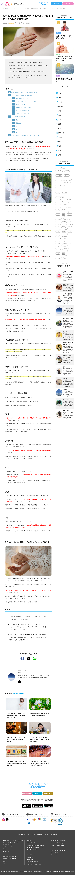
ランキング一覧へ (64, 86)
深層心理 (61, 133)
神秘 (58, 75)
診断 (58, 54)
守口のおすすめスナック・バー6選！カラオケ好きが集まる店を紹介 (16, 739)
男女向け (28, 23)
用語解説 (65, 236)
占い (58, 214)
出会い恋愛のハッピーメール (8, 8)
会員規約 (29, 840)
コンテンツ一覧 (54, 852)
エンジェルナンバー (61, 180)
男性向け (59, 241)
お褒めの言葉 (30, 859)
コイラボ (59, 182)
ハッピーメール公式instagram (57, 843)
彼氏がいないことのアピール (21, 107)
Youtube (67, 170)
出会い (58, 33)
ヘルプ (4, 863)
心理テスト (60, 224)
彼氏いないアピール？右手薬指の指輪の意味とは (23, 92)
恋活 (59, 128)
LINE (58, 168)
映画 (58, 231)
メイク (59, 202)
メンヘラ (59, 204)
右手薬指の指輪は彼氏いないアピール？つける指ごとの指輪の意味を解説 (48, 8)
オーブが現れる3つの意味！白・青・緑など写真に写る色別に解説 (64, 80)
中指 (15, 126)
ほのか (67, 175)
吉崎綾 (70, 214)
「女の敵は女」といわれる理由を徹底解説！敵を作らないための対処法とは (16, 715)
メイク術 (66, 202)
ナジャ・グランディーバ (62, 190)
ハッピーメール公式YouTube (57, 845)
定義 (59, 119)
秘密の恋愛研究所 (67, 243)
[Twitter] (28, 658)
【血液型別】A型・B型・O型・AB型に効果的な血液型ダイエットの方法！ (16, 763)
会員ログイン (6, 861)
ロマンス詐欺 (68, 207)
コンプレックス (68, 182)
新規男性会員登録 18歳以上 (9, 858)
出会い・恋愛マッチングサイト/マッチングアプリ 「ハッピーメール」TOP (13, 841)
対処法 (64, 221)
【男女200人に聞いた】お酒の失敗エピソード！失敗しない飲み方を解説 (39, 739)
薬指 (15, 129)
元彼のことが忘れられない (21, 113)
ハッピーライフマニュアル (42, 834)
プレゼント (69, 199)
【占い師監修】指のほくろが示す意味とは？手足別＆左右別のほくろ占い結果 (64, 58)
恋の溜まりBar (68, 224)
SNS (64, 168)
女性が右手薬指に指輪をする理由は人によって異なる (24, 135)
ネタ (58, 192)
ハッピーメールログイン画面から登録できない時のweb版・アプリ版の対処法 (64, 37)
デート (59, 187)
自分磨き (66, 248)
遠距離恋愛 (67, 255)
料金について (6, 849)
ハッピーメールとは (7, 844)
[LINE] (34, 658)
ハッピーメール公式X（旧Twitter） (59, 840)
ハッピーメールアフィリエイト (58, 850)
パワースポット (61, 197)
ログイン (48, 793)
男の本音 (59, 238)
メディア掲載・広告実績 (32, 861)
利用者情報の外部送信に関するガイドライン (37, 847)
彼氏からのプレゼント (20, 104)
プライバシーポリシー (32, 843)
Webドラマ (60, 170)
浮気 (70, 231)
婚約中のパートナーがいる (21, 98)
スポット (59, 185)
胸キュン (65, 246)
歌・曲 (64, 231)
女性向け (66, 219)
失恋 (59, 111)
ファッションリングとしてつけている (24, 101)
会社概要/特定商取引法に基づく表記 (35, 845)
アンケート (62, 93)
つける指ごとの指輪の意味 (17, 117)
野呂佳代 (59, 258)
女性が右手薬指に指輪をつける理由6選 (20, 95)
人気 (58, 209)
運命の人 (59, 255)
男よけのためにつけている (21, 110)
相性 (66, 241)
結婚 (58, 246)
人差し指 (16, 123)
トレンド (61, 102)
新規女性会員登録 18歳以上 (9, 856)
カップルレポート (31, 855)
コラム (60, 97)
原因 (64, 214)
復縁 (70, 221)
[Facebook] (22, 658)
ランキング (60, 207)
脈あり (59, 248)
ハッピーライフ (21, 8)
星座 (66, 229)
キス (70, 180)
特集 (28, 8)
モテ (66, 204)
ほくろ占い (60, 175)
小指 (15, 132)
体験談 (64, 209)
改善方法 (59, 229)
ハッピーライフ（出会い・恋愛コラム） (36, 864)
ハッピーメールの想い (8, 846)
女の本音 (59, 219)
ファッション (60, 199)
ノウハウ (18, 23)
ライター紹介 (54, 834)
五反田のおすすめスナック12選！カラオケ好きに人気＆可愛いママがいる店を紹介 (39, 763)
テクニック (67, 185)
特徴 (59, 141)
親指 (15, 120)
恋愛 (23, 23)
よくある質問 (6, 851)
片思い (60, 137)
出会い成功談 (30, 857)
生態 (58, 236)
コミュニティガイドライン (33, 849)
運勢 (64, 253)
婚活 (59, 115)
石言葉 (59, 243)
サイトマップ (54, 855)
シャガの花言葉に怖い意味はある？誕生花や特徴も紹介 (39, 714)
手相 (69, 226)
